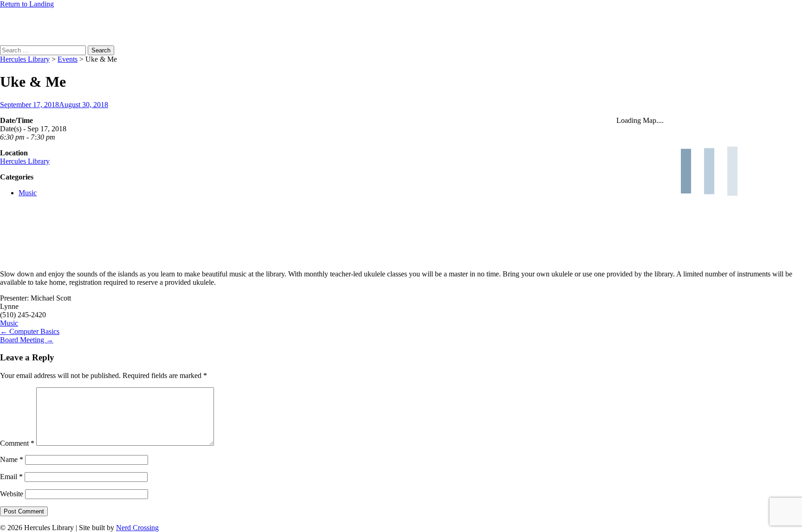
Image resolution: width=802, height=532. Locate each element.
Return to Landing (27, 4)
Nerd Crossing (137, 528)
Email (11, 477)
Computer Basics (29, 331)
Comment (17, 443)
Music (28, 193)
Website (11, 494)
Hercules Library (25, 161)
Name (11, 459)
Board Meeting (26, 340)
